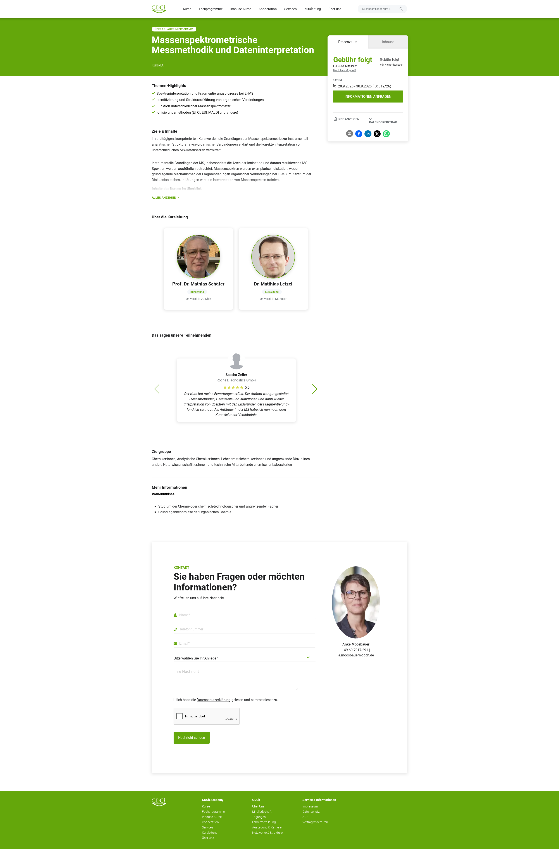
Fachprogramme (211, 9)
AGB (305, 817)
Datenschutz (311, 811)
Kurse (187, 9)
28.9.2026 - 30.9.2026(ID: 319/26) (364, 86)
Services (290, 9)
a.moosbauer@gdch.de (356, 655)
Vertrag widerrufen (315, 822)
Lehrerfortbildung (264, 822)
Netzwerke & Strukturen (268, 832)
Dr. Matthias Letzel (273, 284)
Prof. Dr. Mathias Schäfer (198, 284)
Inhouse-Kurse (240, 9)
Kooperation (268, 9)
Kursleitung (312, 9)
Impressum (310, 806)
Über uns (334, 9)
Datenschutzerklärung (214, 700)
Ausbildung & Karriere (266, 827)
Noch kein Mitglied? (344, 70)
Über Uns (258, 806)
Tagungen (259, 817)
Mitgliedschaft (262, 811)
